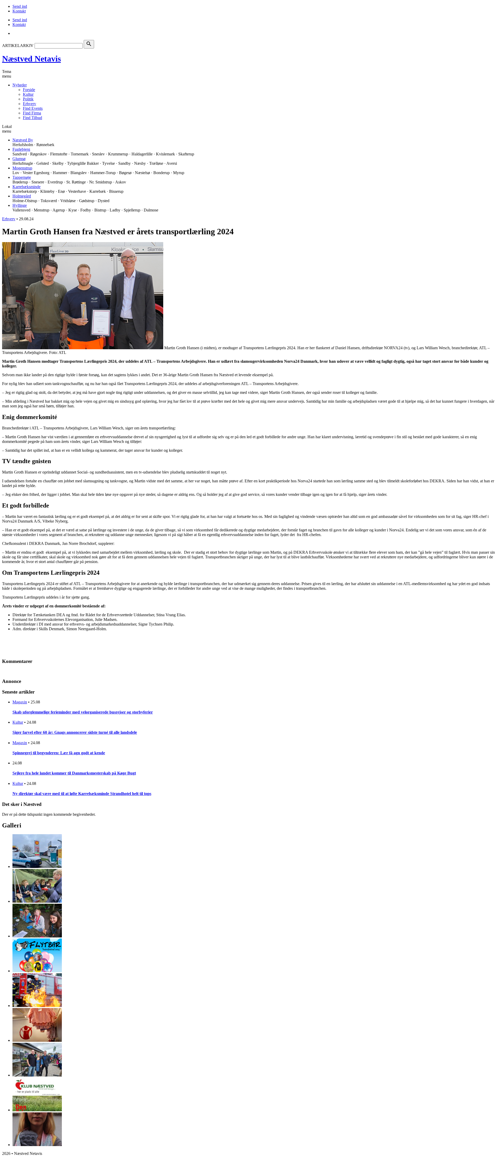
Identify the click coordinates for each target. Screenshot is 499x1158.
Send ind (19, 6)
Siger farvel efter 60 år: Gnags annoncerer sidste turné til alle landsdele (74, 732)
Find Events (33, 108)
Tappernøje (21, 177)
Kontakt (19, 11)
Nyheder (19, 85)
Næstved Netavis (31, 58)
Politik (28, 99)
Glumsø (18, 158)
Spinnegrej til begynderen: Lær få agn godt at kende (58, 753)
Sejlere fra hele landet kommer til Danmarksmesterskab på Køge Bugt (74, 773)
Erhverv (29, 103)
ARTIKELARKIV (18, 45)
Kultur (28, 94)
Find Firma (32, 113)
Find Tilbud (32, 117)
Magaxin (19, 702)
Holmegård (21, 196)
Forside (29, 89)
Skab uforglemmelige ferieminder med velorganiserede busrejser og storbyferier (82, 712)
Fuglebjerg (21, 149)
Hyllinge (19, 205)
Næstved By (22, 140)
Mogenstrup (22, 168)
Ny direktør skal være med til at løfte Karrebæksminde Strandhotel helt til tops (81, 793)
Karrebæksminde (26, 186)
